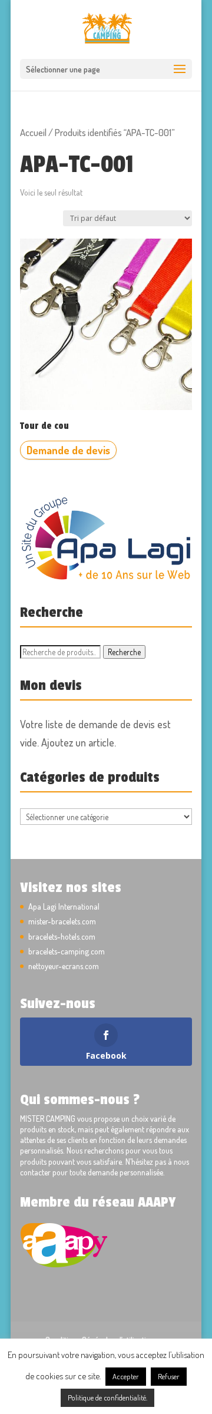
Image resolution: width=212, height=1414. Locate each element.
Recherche (124, 652)
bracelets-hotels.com (61, 936)
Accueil (33, 132)
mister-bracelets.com (62, 921)
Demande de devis (68, 450)
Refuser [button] (169, 1376)
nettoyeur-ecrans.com (63, 966)
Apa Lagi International (64, 906)
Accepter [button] (125, 1376)
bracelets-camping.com (66, 951)
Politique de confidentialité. (107, 1397)
